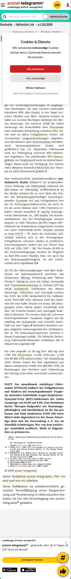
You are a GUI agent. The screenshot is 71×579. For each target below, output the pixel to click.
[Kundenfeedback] (63, 571)
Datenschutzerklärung (46, 93)
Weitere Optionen (35, 87)
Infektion (46, 120)
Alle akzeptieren (35, 69)
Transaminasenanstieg (24, 285)
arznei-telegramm (26, 470)
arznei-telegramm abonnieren (32, 560)
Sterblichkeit (35, 410)
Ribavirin (17, 167)
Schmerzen (11, 277)
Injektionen (51, 362)
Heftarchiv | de (25, 24)
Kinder (35, 112)
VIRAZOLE (42, 167)
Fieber (45, 281)
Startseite (6, 24)
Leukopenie (21, 288)
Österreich (25, 355)
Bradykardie (29, 321)
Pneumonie (57, 127)
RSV (7, 189)
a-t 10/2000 (45, 24)
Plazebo (33, 255)
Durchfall (47, 292)
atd (57, 5)
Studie (14, 193)
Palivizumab (38, 186)
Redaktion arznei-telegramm (32, 476)
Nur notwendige (35, 78)
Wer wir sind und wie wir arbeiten (34, 478)
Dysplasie (22, 200)
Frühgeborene (39, 134)
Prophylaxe (27, 160)
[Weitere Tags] (63, 558)
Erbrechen (26, 292)
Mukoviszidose (42, 142)
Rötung (25, 277)
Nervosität (57, 281)
